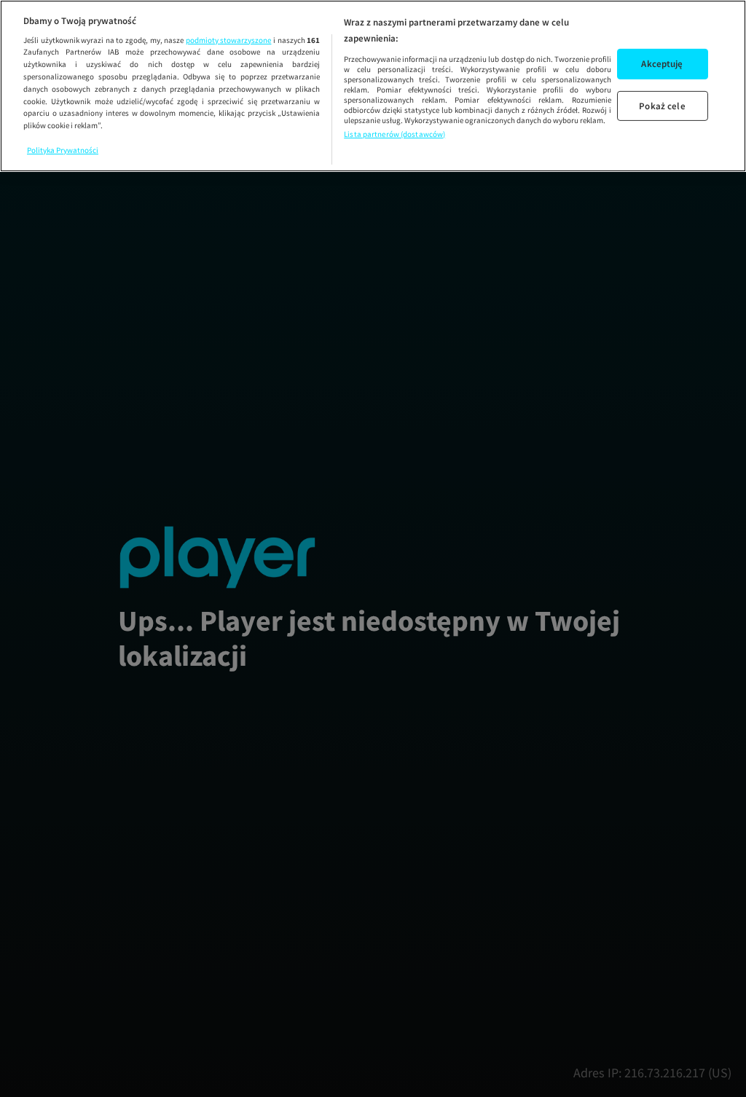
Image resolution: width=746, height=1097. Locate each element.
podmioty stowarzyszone (229, 40)
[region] (373, 86)
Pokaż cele (662, 105)
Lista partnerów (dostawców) (394, 134)
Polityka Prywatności (62, 150)
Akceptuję (662, 64)
